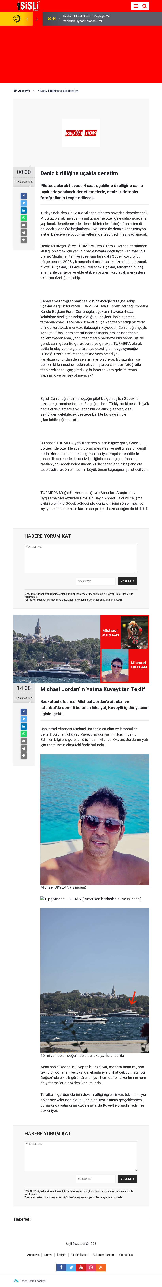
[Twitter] (24, 203)
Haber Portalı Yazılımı (33, 1281)
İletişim (61, 1255)
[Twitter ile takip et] (71, 1267)
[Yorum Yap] (24, 240)
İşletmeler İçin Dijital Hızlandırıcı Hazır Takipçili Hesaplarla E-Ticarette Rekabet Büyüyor (89, 18)
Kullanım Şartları (103, 1255)
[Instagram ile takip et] (91, 1267)
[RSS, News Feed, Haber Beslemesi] (101, 1267)
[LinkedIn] (24, 210)
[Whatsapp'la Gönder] (24, 218)
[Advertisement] (81, 55)
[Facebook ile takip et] (61, 1267)
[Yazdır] (24, 232)
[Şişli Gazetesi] (27, 6)
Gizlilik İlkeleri (79, 1255)
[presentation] (27, 18)
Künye (48, 1255)
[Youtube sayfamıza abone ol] (81, 1267)
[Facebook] (24, 196)
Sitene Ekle (126, 1255)
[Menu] (135, 6)
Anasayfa (33, 1255)
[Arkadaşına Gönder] (24, 225)
